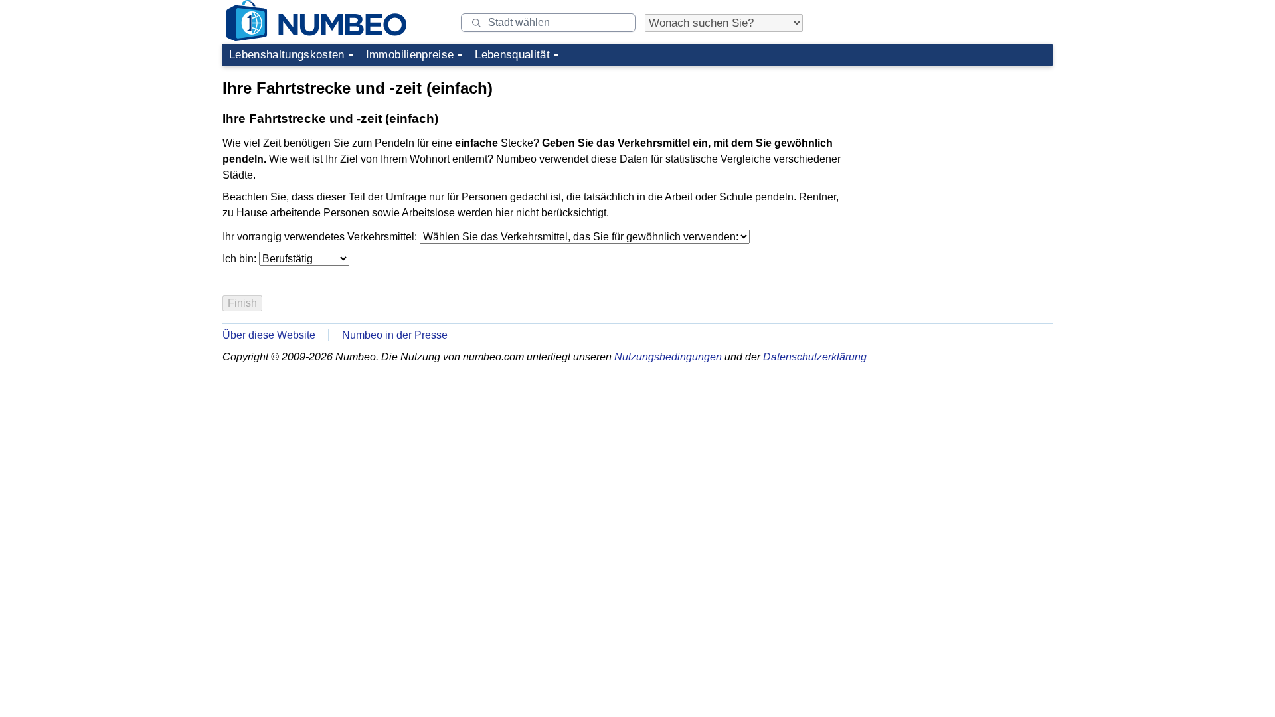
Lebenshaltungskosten (287, 54)
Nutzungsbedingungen (668, 356)
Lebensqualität (512, 54)
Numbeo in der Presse (395, 335)
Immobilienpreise (410, 54)
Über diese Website (268, 335)
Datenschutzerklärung (815, 356)
